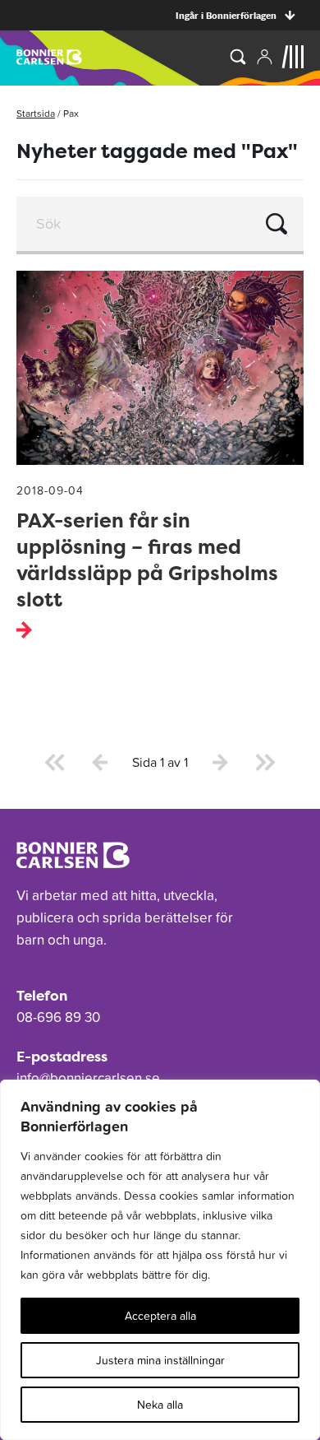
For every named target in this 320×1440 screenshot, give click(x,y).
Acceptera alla (160, 1316)
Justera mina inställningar (160, 1360)
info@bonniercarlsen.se (88, 1078)
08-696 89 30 (58, 1017)
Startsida (35, 113)
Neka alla (160, 1404)
